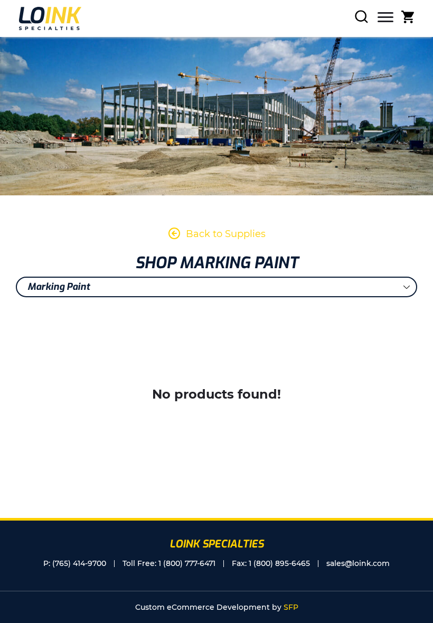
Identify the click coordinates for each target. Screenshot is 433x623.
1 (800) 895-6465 (279, 563)
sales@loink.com (358, 563)
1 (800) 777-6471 (186, 563)
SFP (291, 607)
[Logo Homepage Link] (50, 18)
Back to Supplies (226, 234)
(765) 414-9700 (79, 563)
